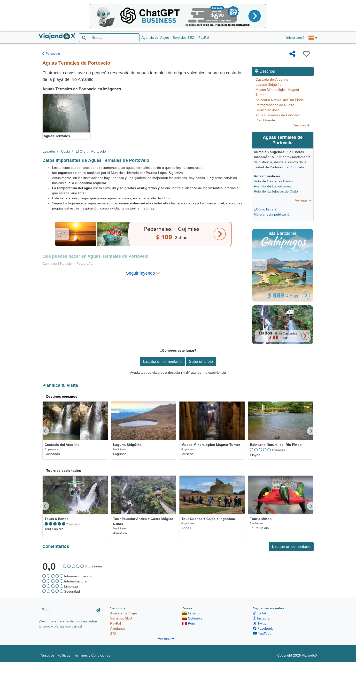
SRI (113, 633)
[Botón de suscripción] (98, 610)
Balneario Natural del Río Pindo (279, 100)
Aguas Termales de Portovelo (278, 115)
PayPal (203, 37)
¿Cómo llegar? (265, 209)
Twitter (262, 623)
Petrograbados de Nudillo (274, 105)
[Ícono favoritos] (306, 53)
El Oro (80, 151)
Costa (65, 151)
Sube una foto (201, 361)
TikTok (261, 613)
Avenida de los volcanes (272, 186)
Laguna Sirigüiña (268, 84)
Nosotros (47, 655)
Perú (191, 623)
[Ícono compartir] (292, 53)
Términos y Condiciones (91, 655)
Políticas (63, 655)
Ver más (300, 125)
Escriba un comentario (162, 361)
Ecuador (48, 151)
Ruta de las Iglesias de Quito (276, 191)
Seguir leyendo (141, 273)
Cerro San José (267, 110)
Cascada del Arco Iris (271, 79)
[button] (312, 38)
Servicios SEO (183, 37)
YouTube (264, 633)
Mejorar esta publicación (272, 214)
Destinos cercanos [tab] (61, 396)
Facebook (264, 628)
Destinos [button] (267, 71)
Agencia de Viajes (155, 37)
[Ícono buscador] (84, 37)
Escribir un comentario (291, 546)
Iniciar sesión (296, 37)
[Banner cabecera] (178, 16)
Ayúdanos (117, 628)
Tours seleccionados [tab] (63, 470)
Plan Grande (265, 120)
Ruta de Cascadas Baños (273, 181)
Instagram (264, 618)
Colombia (194, 618)
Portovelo (52, 53)
